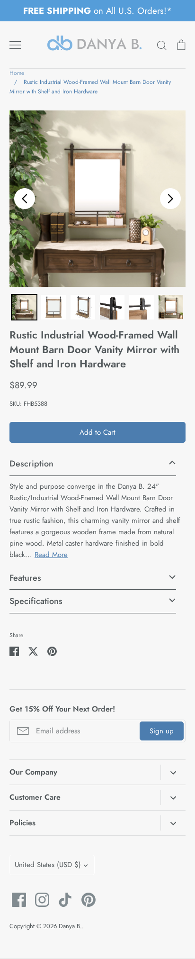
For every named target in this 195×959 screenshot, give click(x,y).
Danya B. (70, 926)
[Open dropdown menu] (173, 772)
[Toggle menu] (15, 45)
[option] (97, 198)
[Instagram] (38, 900)
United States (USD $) (48, 864)
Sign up (162, 731)
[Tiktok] (61, 900)
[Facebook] (15, 900)
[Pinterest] (85, 900)
